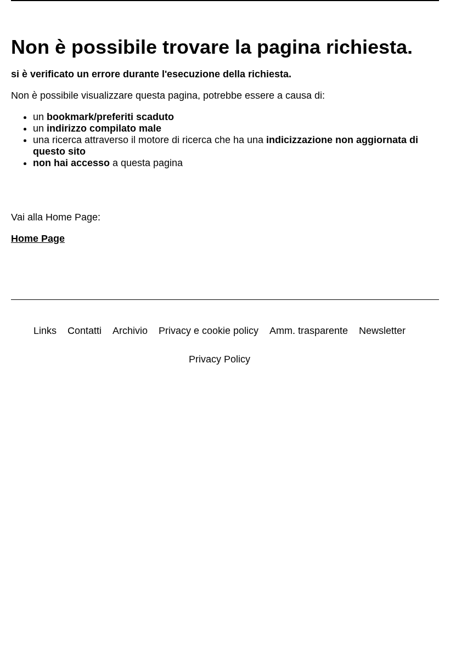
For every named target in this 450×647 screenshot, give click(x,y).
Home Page (38, 238)
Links (45, 330)
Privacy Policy (219, 359)
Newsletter (382, 330)
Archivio (130, 330)
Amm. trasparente (308, 330)
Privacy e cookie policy (208, 330)
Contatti (85, 330)
